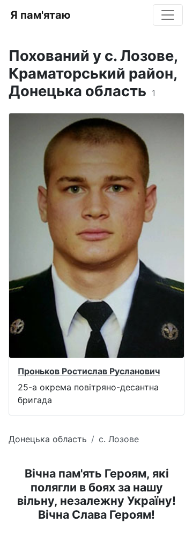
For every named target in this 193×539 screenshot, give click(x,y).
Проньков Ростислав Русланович (89, 371)
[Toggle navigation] (168, 15)
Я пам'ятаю (40, 15)
